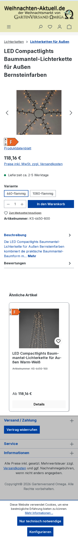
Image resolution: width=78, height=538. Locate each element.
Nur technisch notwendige (40, 521)
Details (39, 404)
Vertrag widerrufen (22, 430)
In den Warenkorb (51, 204)
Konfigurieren (40, 532)
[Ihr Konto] (59, 27)
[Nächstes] (71, 112)
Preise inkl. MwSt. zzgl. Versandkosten (33, 164)
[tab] (38, 245)
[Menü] (9, 27)
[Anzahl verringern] (8, 204)
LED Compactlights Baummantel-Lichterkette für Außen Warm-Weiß (36, 357)
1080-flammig (43, 193)
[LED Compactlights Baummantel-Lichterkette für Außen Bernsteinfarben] (38, 112)
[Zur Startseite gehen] (39, 12)
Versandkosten (14, 468)
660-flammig (16, 193)
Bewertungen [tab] (15, 263)
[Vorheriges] (7, 112)
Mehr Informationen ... (39, 513)
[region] (39, 112)
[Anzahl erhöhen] (22, 204)
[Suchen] (40, 27)
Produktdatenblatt (17, 148)
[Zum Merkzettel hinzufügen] (58, 341)
